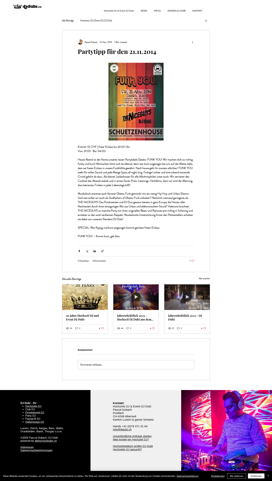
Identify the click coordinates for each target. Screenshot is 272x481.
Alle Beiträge (68, 20)
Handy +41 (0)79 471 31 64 (130, 426)
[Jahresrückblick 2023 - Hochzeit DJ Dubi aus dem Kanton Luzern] (136, 297)
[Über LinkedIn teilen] (94, 251)
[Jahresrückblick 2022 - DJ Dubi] (187, 297)
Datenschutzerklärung (187, 476)
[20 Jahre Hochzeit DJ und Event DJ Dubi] (85, 297)
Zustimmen (256, 476)
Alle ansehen (204, 278)
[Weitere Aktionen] (192, 42)
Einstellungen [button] (218, 476)
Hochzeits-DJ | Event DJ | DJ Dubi (96, 20)
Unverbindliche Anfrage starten (132, 436)
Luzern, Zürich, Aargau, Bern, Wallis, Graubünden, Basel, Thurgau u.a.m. (42, 430)
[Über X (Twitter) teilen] (86, 251)
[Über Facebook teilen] (79, 251)
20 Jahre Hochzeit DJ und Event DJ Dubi (82, 317)
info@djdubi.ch (122, 429)
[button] (205, 20)
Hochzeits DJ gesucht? (127, 449)
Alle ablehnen (236, 476)
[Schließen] (268, 475)
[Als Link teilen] (102, 251)
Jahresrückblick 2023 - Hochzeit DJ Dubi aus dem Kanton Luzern (134, 317)
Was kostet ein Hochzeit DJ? (131, 439)
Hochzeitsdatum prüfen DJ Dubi (133, 446)
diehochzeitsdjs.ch (46, 440)
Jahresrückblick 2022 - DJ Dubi (185, 317)
